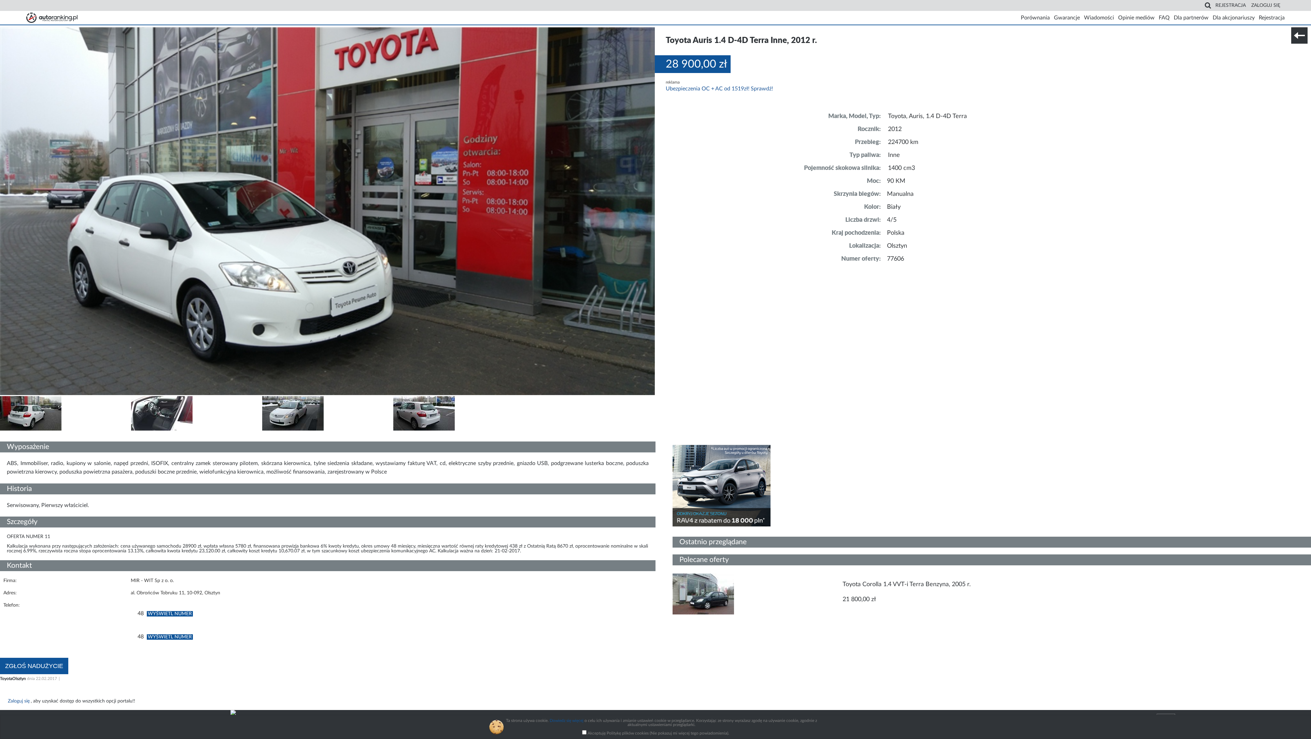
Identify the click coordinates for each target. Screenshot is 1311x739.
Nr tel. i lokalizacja (67, 435)
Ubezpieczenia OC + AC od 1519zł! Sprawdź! (719, 88)
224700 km (903, 142)
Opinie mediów (1136, 17)
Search (1208, 5)
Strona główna (51, 18)
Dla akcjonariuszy (1234, 17)
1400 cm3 (901, 168)
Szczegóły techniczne (23, 435)
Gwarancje (1067, 17)
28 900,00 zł (696, 64)
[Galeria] (30, 429)
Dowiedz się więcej (566, 721)
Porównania (1035, 17)
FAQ (1164, 17)
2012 (895, 129)
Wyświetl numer (170, 613)
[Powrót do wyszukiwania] (1299, 35)
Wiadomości (1099, 17)
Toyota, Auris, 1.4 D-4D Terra (927, 116)
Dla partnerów (1191, 17)
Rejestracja (1230, 5)
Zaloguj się (1265, 5)
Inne (894, 155)
